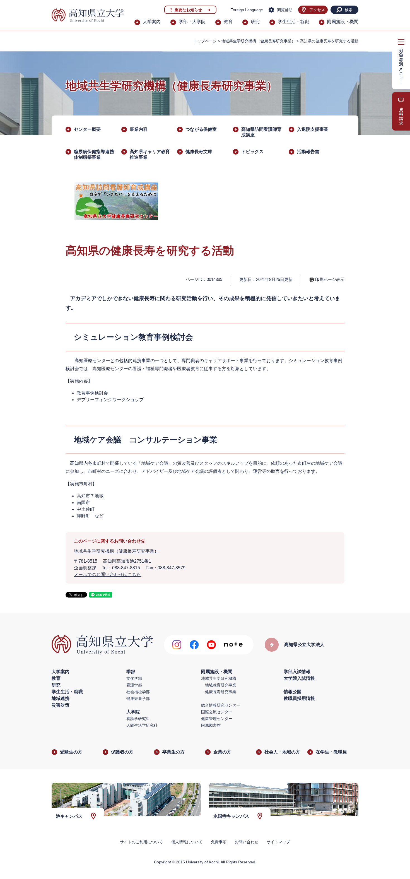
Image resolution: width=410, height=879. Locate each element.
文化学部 (134, 678)
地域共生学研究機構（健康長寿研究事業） (258, 41)
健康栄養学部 (138, 698)
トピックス (252, 151)
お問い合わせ (246, 842)
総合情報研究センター (220, 705)
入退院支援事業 (312, 129)
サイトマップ (278, 842)
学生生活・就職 (293, 21)
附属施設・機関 (342, 21)
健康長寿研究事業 (220, 692)
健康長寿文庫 (198, 151)
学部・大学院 (192, 21)
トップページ (205, 41)
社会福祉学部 (138, 692)
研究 (255, 21)
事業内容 (139, 129)
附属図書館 (211, 725)
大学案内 (152, 21)
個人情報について (186, 842)
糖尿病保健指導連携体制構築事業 (94, 154)
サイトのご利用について (141, 842)
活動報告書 (308, 151)
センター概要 (87, 129)
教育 (228, 21)
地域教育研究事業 (220, 685)
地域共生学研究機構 (218, 678)
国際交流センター (216, 712)
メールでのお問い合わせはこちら (107, 574)
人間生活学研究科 (142, 725)
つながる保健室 (201, 129)
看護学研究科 (138, 718)
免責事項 (218, 842)
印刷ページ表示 (329, 279)
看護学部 (134, 685)
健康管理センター (216, 718)
